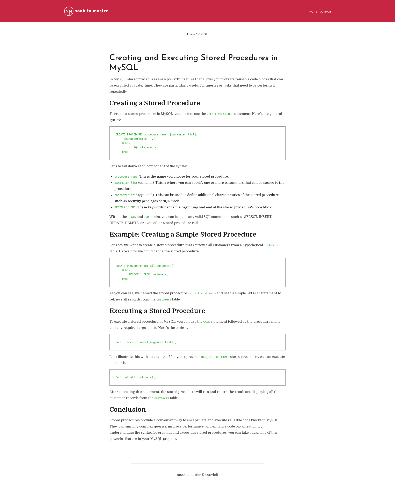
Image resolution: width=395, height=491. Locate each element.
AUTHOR (325, 12)
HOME (313, 12)
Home (191, 34)
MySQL (203, 34)
